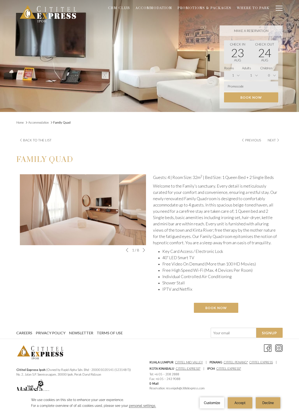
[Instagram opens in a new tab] (279, 347)
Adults (246, 68)
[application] (149, 403)
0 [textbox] (269, 75)
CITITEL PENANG (235, 362)
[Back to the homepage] (47, 14)
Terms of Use (110, 333)
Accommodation (38, 122)
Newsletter (81, 333)
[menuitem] (119, 8)
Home (20, 122)
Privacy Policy (50, 333)
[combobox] (233, 75)
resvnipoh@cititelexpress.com (185, 388)
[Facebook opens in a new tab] (267, 347)
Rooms (229, 68)
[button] (237, 52)
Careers (24, 333)
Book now (251, 97)
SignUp (269, 333)
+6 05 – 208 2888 (166, 374)
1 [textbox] (233, 75)
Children (266, 68)
